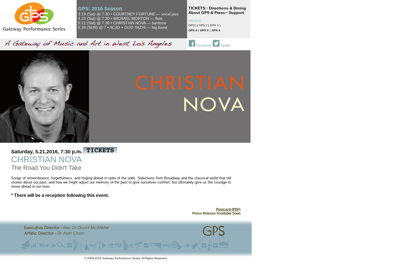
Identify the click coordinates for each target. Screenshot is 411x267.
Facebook (203, 45)
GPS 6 (216, 30)
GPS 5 (204, 30)
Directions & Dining (227, 8)
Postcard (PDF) (228, 209)
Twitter (225, 45)
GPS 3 (214, 25)
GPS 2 (203, 25)
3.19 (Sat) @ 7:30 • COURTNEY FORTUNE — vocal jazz (128, 14)
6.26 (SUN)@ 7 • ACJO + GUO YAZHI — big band (122, 27)
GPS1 (192, 25)
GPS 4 (193, 30)
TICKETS (196, 8)
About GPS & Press (206, 12)
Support (236, 12)
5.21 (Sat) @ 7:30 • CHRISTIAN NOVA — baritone (122, 23)
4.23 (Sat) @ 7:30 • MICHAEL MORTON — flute (120, 18)
